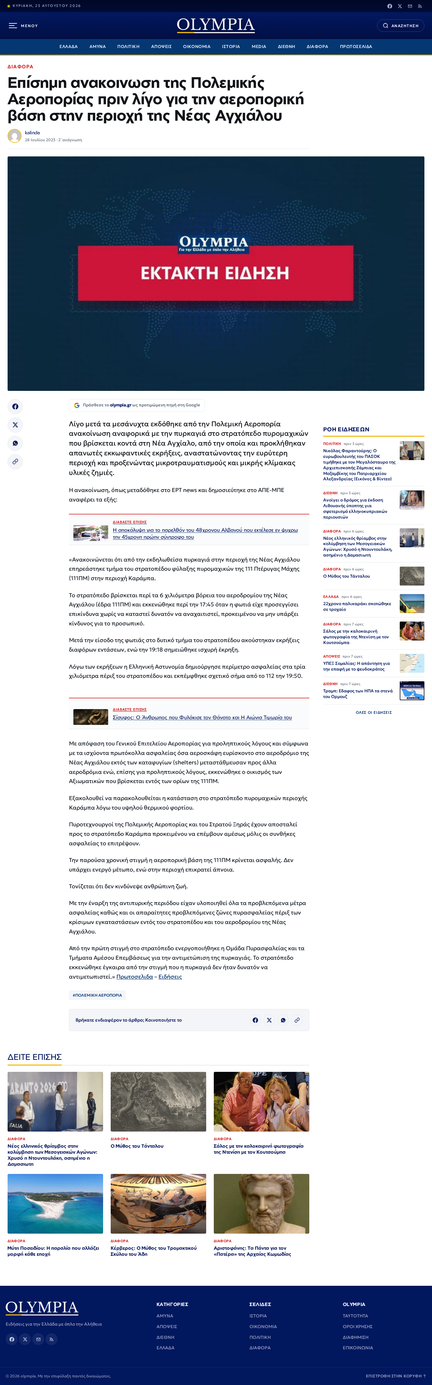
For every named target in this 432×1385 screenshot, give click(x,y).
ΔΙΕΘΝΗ (286, 46)
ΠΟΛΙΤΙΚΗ (128, 46)
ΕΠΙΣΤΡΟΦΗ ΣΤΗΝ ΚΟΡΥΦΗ (396, 1376)
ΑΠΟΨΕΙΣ (161, 46)
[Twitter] (399, 6)
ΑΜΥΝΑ (97, 46)
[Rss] (420, 6)
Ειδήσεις (170, 976)
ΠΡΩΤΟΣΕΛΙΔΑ (356, 46)
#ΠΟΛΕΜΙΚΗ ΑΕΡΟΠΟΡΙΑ (97, 995)
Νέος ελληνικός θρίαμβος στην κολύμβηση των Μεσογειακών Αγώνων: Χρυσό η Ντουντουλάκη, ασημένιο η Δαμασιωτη (52, 1155)
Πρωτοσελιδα (134, 976)
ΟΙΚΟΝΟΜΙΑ (197, 46)
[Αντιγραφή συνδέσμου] (15, 461)
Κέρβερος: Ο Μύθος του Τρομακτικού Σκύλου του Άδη (154, 1251)
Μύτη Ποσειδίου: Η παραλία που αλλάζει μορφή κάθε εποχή (53, 1251)
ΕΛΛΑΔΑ (68, 46)
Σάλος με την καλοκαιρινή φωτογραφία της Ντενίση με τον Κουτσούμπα (259, 1149)
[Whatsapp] (15, 443)
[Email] (409, 6)
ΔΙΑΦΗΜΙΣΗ (355, 1337)
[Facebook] (389, 6)
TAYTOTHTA (355, 1316)
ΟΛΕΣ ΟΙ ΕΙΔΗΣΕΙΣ (374, 712)
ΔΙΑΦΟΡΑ (318, 46)
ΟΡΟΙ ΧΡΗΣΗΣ (358, 1326)
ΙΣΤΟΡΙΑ (231, 46)
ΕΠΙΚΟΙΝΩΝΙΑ (358, 1348)
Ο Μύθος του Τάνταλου (137, 1146)
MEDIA (259, 46)
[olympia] (216, 25)
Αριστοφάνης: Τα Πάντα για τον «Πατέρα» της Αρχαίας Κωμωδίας (252, 1251)
